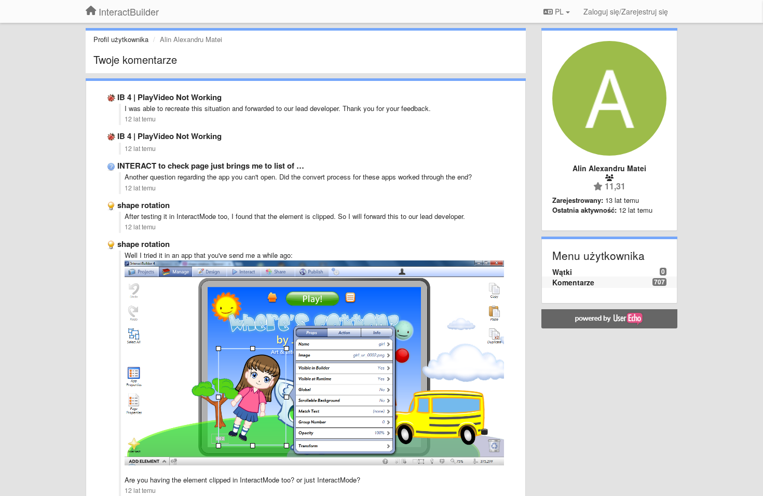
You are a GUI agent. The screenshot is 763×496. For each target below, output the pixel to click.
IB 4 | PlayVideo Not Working (169, 97)
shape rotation (143, 205)
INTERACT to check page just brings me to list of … (210, 165)
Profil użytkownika (120, 39)
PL (559, 11)
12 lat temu (140, 118)
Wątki (562, 272)
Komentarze (573, 282)
